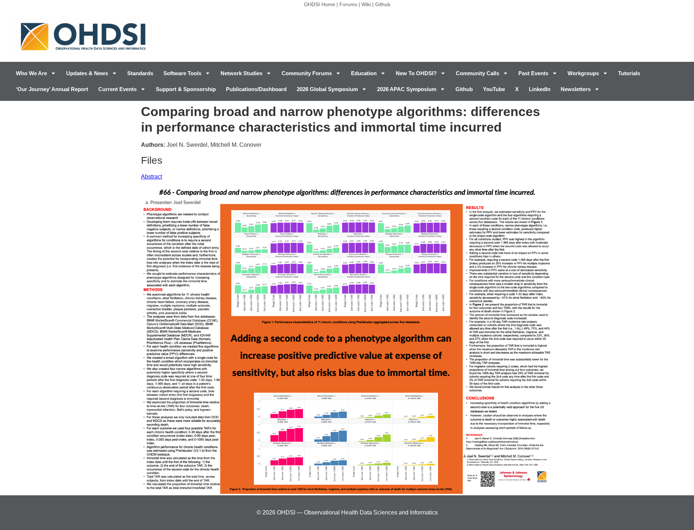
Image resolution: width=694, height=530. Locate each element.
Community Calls (477, 73)
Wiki (366, 4)
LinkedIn (540, 89)
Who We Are (31, 73)
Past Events (533, 73)
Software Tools (182, 73)
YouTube (494, 89)
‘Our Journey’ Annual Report (52, 89)
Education (364, 73)
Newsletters (576, 89)
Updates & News (87, 73)
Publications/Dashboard (256, 89)
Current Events (117, 89)
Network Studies (241, 73)
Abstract (151, 177)
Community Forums (307, 73)
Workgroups (583, 73)
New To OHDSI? (416, 73)
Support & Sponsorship (186, 89)
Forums (348, 4)
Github (382, 4)
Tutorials (629, 73)
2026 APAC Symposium (406, 89)
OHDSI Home (319, 4)
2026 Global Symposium (327, 89)
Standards (140, 73)
